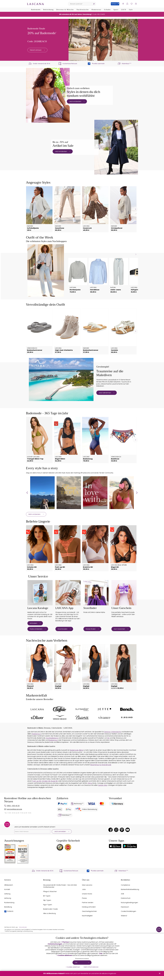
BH (108, 738)
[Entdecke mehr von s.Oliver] (37, 717)
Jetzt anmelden (60, 831)
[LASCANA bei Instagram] (116, 830)
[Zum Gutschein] (124, 592)
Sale (131, 9)
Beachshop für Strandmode (100, 765)
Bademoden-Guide (50, 909)
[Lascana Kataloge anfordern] (40, 592)
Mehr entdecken (34, 514)
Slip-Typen (47, 900)
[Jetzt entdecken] (48, 95)
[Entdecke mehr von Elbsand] (126, 717)
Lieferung (7, 898)
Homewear (96, 9)
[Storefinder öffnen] (123, 4)
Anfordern (33, 623)
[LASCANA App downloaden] (68, 592)
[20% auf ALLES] (103, 40)
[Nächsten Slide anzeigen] (136, 254)
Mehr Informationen (91, 967)
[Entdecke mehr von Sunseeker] (82, 709)
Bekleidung (48, 9)
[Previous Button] (27, 492)
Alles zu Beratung (49, 913)
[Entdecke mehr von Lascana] (37, 709)
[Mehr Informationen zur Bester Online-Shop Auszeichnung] (10, 854)
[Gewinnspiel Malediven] (61, 379)
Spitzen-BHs (102, 785)
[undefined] (135, 209)
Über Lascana (87, 885)
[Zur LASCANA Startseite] (35, 3)
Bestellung (8, 907)
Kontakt (7, 889)
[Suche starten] (93, 4)
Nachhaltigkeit (87, 916)
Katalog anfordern (89, 907)
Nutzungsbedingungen (129, 902)
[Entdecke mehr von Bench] (126, 709)
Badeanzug (36, 734)
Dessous (107, 732)
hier (100, 953)
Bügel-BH (54, 781)
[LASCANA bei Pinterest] (122, 830)
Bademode (36, 9)
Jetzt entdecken (75, 101)
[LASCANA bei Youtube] (127, 830)
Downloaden (62, 629)
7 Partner (65, 942)
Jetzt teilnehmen (105, 393)
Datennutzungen (55, 944)
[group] (42, 492)
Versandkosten (23, 927)
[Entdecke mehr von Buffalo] (59, 709)
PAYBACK (10, 911)
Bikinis (81, 750)
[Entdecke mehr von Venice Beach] (59, 717)
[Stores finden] (96, 592)
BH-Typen (46, 896)
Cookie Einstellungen (128, 911)
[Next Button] (137, 492)
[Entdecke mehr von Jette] (104, 709)
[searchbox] (79, 4)
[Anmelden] (127, 4)
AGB (122, 894)
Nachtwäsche (83, 9)
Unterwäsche (116, 732)
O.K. (76, 962)
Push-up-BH (36, 781)
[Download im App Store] (115, 846)
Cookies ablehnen (65, 955)
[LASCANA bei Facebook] (110, 830)
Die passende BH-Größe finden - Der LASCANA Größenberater (60, 886)
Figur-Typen (47, 905)
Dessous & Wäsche (65, 9)
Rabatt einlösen (36, 50)
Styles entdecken (36, 629)
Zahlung (7, 894)
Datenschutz (125, 898)
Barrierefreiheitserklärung (130, 889)
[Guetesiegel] (68, 847)
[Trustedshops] (60, 847)
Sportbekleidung (52, 738)
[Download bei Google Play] (130, 846)
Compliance (125, 885)
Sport (116, 9)
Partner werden (87, 902)
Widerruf (124, 916)
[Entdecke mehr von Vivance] (104, 717)
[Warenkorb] (136, 4)
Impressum (125, 907)
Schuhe (107, 9)
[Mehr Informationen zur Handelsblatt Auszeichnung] (22, 854)
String (90, 783)
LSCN (123, 9)
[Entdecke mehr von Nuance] (82, 717)
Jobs (84, 889)
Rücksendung (9, 902)
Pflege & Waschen (50, 891)
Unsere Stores (87, 894)
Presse (84, 898)
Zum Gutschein (119, 629)
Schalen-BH (46, 781)
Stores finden (91, 629)
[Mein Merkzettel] (131, 4)
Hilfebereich (8, 885)
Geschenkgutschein (89, 911)
